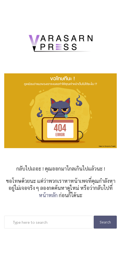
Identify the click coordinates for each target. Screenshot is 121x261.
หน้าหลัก (48, 195)
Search (105, 222)
